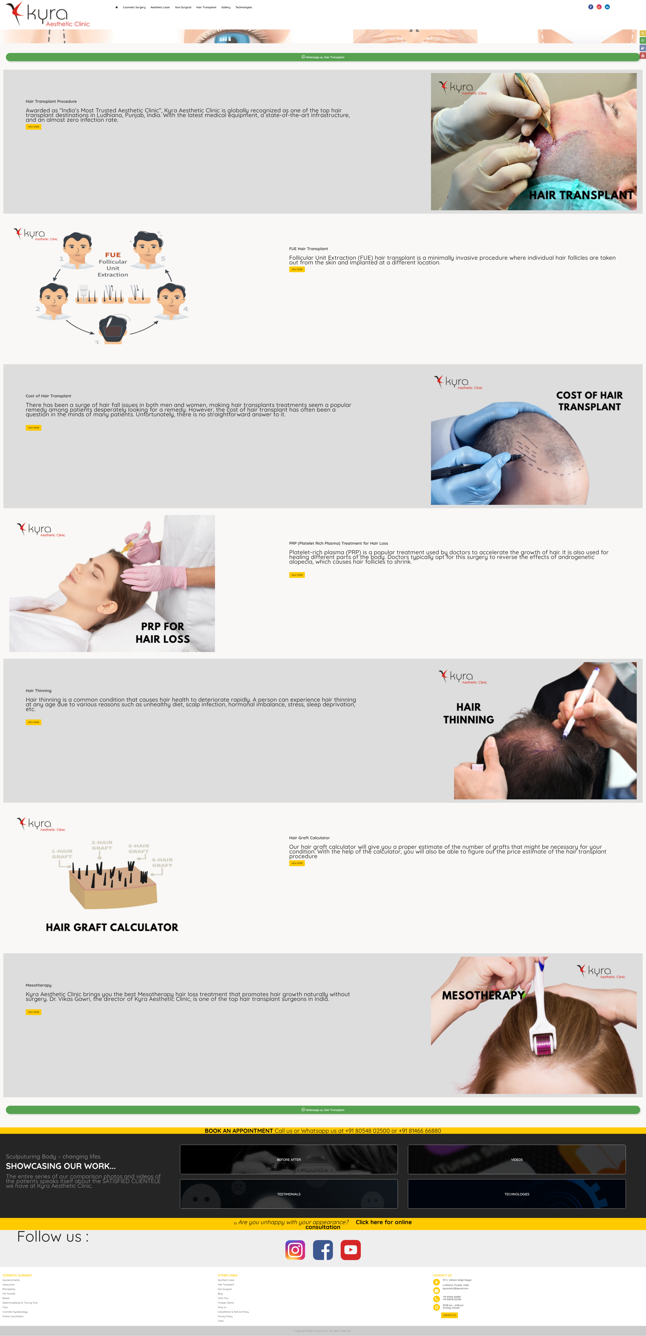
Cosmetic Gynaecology (15, 1311)
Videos (517, 1160)
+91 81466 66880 (452, 1296)
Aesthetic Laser (160, 7)
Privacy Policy (225, 1316)
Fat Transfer (9, 1293)
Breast (6, 1298)
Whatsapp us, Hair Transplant (325, 57)
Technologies (244, 7)
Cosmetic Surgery (134, 7)
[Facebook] (323, 1248)
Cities (221, 1320)
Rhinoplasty (9, 1289)
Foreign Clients (226, 1302)
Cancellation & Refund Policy (233, 1311)
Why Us (222, 1307)
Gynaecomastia (11, 1279)
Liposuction (9, 1284)
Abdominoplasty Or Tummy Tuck (20, 1302)
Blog (220, 1293)
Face (5, 1307)
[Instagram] (295, 1248)
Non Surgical (183, 7)
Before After (289, 1160)
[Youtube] (351, 1248)
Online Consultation (13, 1316)
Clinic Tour (223, 1298)
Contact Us (449, 1315)
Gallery (225, 7)
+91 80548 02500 (452, 1299)
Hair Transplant (206, 7)
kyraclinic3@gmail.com (455, 1288)
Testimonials (289, 1194)
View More (33, 126)
